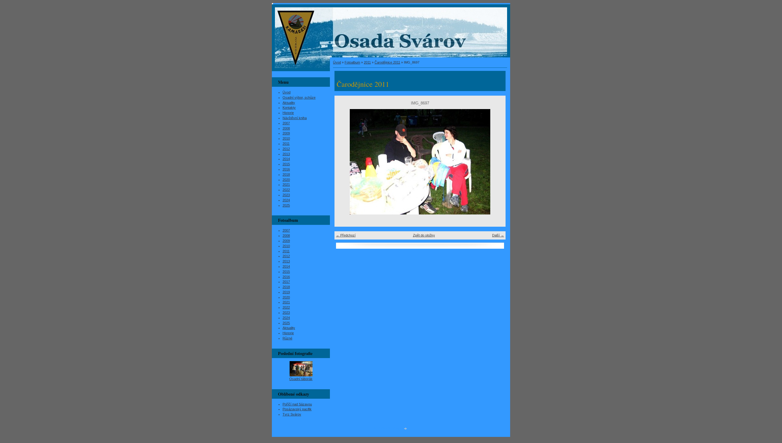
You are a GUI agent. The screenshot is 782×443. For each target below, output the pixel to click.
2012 (286, 149)
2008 (286, 128)
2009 (286, 133)
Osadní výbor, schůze (299, 97)
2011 (367, 62)
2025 (286, 205)
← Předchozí (346, 235)
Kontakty (289, 107)
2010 (286, 138)
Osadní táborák (300, 379)
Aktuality (289, 102)
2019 (286, 292)
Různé (287, 338)
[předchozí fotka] (344, 161)
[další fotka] (495, 161)
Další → (498, 235)
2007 (286, 123)
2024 (286, 200)
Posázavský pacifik (297, 409)
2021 (286, 184)
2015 (286, 164)
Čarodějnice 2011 (387, 62)
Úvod (337, 62)
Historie (288, 113)
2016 (286, 169)
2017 (286, 282)
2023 (286, 195)
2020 (286, 179)
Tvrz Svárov (292, 414)
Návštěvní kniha (295, 118)
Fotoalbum (352, 62)
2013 (286, 154)
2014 (286, 159)
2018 (286, 174)
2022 (286, 190)
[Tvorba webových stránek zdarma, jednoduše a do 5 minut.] (406, 428)
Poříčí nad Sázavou (297, 404)
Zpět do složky (424, 235)
